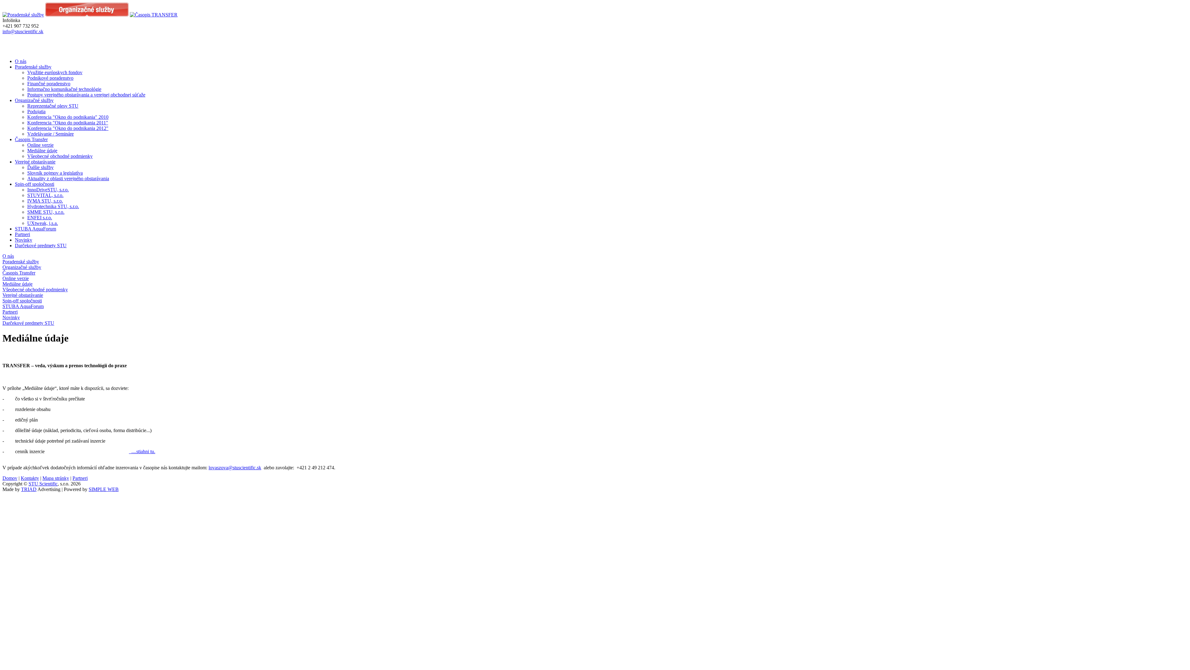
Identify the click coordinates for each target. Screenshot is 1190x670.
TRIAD (29, 489)
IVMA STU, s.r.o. (45, 200)
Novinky (23, 240)
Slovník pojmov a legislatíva (55, 173)
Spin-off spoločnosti (34, 184)
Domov (9, 478)
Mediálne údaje (42, 150)
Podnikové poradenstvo (50, 78)
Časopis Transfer (31, 139)
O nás (20, 61)
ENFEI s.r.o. (39, 217)
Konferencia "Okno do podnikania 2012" (67, 128)
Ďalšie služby (40, 167)
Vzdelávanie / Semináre (50, 133)
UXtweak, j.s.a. (42, 223)
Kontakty (30, 478)
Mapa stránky (55, 478)
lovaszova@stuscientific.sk (235, 467)
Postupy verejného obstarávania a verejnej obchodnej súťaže (86, 94)
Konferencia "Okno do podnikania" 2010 (67, 117)
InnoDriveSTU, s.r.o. (48, 189)
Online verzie (40, 145)
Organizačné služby (34, 100)
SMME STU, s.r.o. (45, 212)
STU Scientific (43, 483)
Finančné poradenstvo (48, 83)
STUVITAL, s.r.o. (45, 195)
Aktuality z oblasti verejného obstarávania (68, 178)
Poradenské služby (33, 66)
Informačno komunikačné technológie (64, 89)
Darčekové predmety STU (41, 245)
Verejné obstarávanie (35, 161)
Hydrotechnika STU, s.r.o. (53, 206)
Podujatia (36, 111)
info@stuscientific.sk (22, 31)
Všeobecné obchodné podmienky (60, 156)
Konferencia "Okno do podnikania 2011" (67, 122)
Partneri (22, 234)
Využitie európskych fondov (54, 72)
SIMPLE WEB (104, 489)
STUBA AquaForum (35, 228)
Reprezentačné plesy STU (52, 106)
